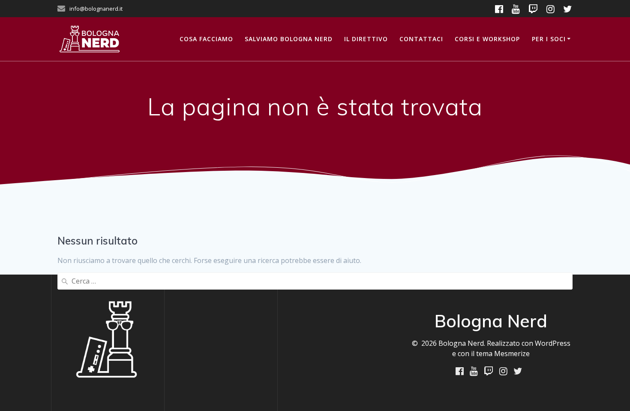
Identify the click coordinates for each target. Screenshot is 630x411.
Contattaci (421, 39)
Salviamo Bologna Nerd (289, 39)
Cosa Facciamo (206, 39)
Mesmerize (512, 353)
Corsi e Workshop (487, 39)
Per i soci (549, 39)
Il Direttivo (366, 39)
